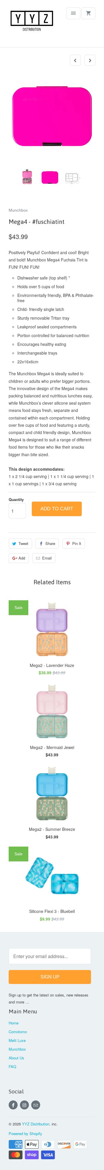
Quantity (16, 499)
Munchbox (18, 210)
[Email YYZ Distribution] (35, 1104)
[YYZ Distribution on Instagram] (24, 1104)
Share (50, 543)
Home (13, 1023)
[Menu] (73, 13)
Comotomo (18, 1031)
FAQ (12, 1066)
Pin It (76, 543)
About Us (16, 1058)
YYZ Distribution (35, 1124)
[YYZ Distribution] (32, 25)
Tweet (23, 543)
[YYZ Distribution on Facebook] (13, 1104)
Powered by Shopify (25, 1133)
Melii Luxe (17, 1040)
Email (47, 558)
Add (21, 558)
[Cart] (88, 13)
